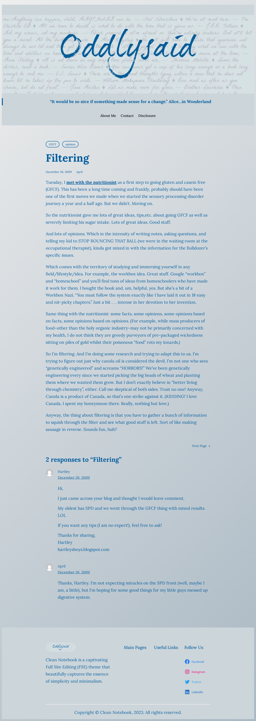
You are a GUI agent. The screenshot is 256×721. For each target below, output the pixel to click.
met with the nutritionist (91, 182)
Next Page (201, 446)
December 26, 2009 (74, 477)
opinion (70, 144)
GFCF (52, 144)
